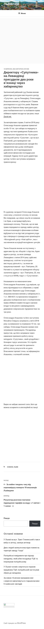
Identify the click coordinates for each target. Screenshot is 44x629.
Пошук (7, 518)
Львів (16, 467)
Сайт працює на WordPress (15, 623)
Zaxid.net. (7, 116)
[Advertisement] (22, 40)
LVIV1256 (26, 69)
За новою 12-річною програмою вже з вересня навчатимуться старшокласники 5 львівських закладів (21, 580)
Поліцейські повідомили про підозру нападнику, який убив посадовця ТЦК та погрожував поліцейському (21, 558)
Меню (23, 13)
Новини (10, 467)
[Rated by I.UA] (9, 605)
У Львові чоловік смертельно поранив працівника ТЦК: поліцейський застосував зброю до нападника (21, 569)
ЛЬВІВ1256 (11, 4)
